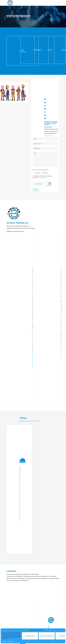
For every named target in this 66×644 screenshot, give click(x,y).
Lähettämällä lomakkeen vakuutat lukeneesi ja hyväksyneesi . (42, 176)
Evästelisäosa (4, 641)
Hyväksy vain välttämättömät (46, 635)
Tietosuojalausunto (11, 641)
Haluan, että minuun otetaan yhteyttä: (41, 169)
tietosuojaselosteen (43, 177)
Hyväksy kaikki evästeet (30, 635)
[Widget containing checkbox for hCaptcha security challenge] (42, 183)
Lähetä (36, 189)
